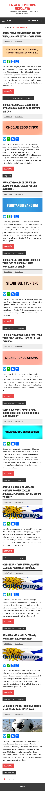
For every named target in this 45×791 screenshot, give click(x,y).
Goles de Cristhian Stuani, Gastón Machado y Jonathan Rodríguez (21, 566)
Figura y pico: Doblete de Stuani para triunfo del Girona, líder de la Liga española (22, 338)
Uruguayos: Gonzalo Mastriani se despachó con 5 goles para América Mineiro (21, 108)
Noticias (6, 98)
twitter (22, 786)
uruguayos (29, 98)
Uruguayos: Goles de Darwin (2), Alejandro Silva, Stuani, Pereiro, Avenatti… (20, 186)
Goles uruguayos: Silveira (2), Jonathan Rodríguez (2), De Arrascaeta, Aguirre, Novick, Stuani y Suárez (22, 492)
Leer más (8, 91)
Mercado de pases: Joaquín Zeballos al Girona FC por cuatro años (22, 707)
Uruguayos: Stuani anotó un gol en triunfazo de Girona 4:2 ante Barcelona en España (21, 263)
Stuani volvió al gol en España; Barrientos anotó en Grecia (19, 637)
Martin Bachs (19, 42)
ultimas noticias (18, 98)
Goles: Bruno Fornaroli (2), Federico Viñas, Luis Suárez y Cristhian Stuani (22, 34)
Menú (8, 21)
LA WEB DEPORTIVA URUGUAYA (22, 7)
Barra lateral (33, 21)
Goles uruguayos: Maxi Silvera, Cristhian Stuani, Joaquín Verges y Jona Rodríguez (21, 413)
